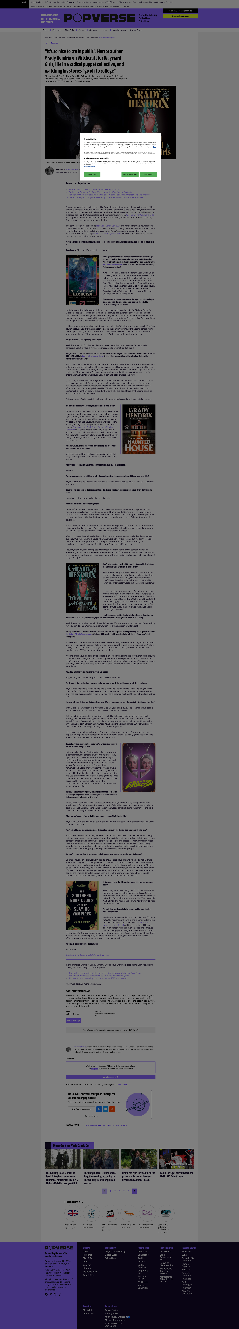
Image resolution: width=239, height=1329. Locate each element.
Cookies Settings (92, 174)
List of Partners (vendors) (89, 166)
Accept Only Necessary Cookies (130, 174)
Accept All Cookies (149, 174)
